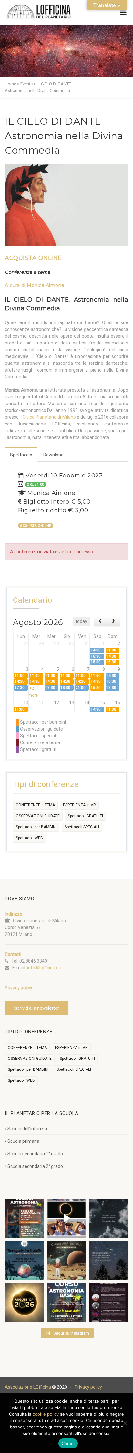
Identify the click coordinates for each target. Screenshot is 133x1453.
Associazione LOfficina (28, 1387)
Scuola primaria (23, 1141)
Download (53, 454)
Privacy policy (88, 1387)
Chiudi (68, 1443)
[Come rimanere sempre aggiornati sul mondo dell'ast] (108, 1302)
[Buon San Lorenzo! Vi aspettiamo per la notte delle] (108, 1260)
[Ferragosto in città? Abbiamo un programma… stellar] (24, 1260)
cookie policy (46, 1414)
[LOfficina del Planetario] (38, 11)
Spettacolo (21, 454)
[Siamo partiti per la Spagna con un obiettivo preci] (66, 1218)
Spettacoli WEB (29, 838)
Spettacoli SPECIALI (82, 827)
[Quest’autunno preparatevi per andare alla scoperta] (24, 1218)
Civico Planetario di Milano (49, 417)
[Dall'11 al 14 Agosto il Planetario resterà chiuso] (66, 1260)
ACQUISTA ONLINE (33, 257)
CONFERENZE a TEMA (35, 805)
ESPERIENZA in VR (79, 805)
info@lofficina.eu (44, 967)
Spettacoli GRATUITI (85, 816)
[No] (125, 1423)
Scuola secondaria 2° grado (35, 1166)
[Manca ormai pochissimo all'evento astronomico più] (24, 1302)
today (81, 621)
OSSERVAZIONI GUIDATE (38, 816)
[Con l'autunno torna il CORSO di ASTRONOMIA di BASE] (66, 1302)
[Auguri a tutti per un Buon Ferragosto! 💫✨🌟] (108, 1218)
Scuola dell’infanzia (27, 1128)
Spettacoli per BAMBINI (36, 827)
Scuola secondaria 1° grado (35, 1153)
